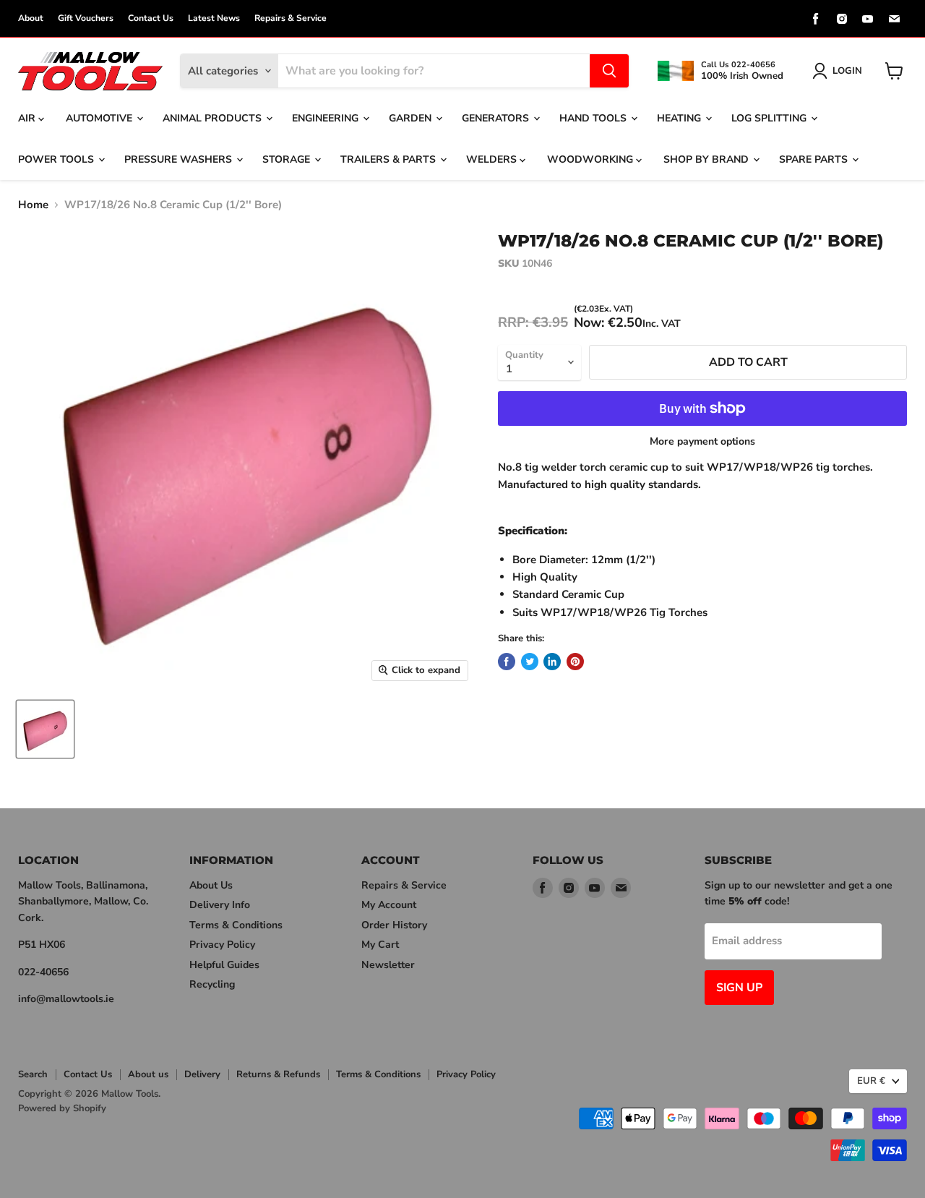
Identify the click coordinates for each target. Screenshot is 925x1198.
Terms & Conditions (236, 925)
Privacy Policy (222, 944)
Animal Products (213, 118)
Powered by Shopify (62, 1108)
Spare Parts (815, 159)
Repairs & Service (290, 18)
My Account (388, 905)
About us (148, 1074)
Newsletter (388, 965)
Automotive (100, 118)
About (30, 18)
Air (28, 118)
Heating (680, 118)
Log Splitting (770, 118)
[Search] (609, 70)
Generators (497, 118)
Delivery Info (219, 905)
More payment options (702, 442)
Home (33, 205)
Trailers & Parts (389, 159)
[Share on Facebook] (506, 661)
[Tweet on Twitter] (529, 661)
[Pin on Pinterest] (575, 661)
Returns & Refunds (278, 1074)
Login (847, 70)
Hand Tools (594, 118)
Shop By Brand (707, 159)
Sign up (739, 988)
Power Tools (57, 159)
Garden (411, 118)
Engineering (326, 118)
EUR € (871, 1080)
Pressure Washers (179, 159)
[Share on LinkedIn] (552, 661)
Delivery (202, 1074)
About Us (211, 885)
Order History (394, 925)
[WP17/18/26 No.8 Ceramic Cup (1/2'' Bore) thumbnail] (45, 729)
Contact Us (150, 18)
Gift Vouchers (85, 18)
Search (33, 1074)
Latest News (214, 18)
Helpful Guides (224, 965)
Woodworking (591, 159)
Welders (493, 159)
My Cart (380, 944)
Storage (287, 159)
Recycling (212, 984)
